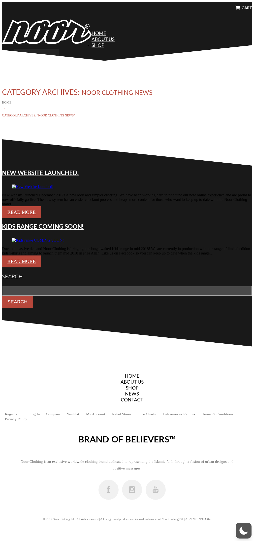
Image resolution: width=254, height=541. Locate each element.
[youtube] (156, 490)
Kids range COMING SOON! (43, 227)
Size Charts (147, 414)
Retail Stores (121, 414)
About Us (103, 39)
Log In (35, 414)
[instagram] (132, 490)
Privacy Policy (16, 419)
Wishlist (73, 414)
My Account (95, 414)
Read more (21, 212)
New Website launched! (40, 173)
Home (99, 33)
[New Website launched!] (32, 186)
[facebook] (108, 490)
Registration (14, 414)
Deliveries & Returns (179, 414)
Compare (53, 414)
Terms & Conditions (217, 414)
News (132, 394)
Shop (98, 45)
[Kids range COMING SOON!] (38, 240)
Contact (132, 400)
